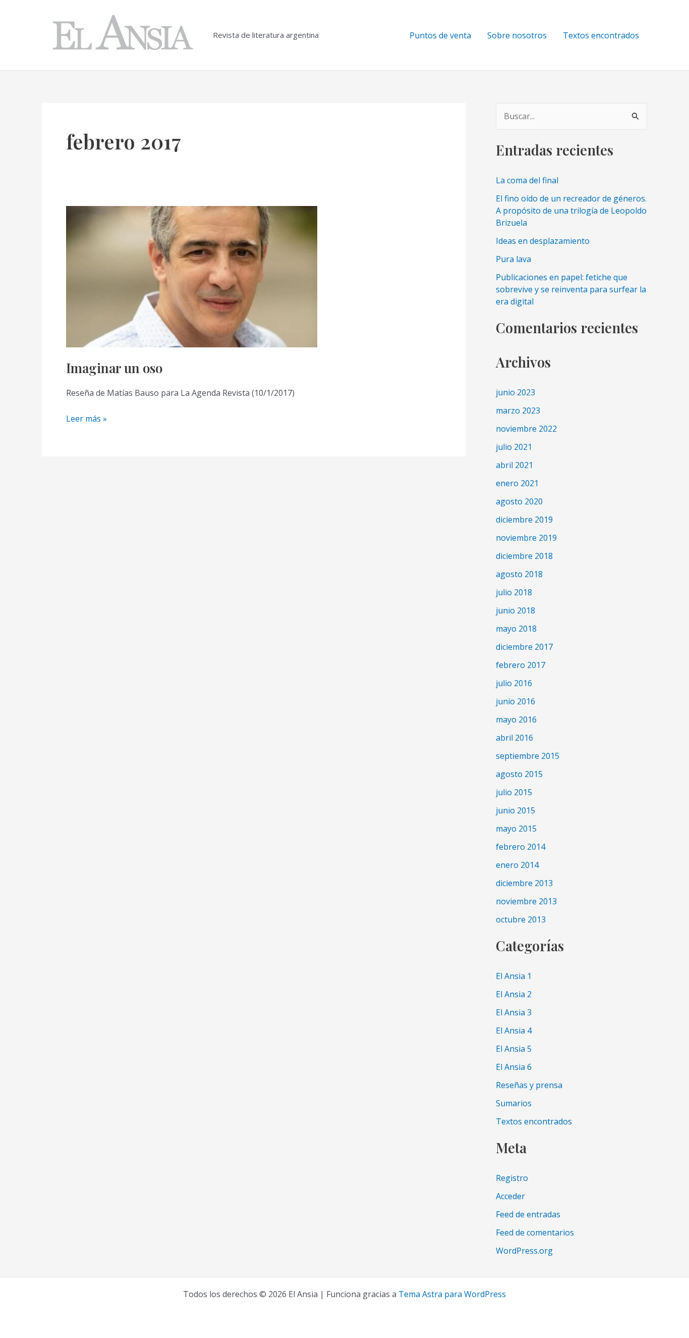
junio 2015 (515, 810)
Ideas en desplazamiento (543, 240)
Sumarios (514, 1103)
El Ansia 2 (514, 994)
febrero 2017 (520, 665)
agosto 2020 (519, 501)
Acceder (510, 1196)
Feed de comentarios (535, 1232)
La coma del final (527, 180)
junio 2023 (515, 392)
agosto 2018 (519, 574)
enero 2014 (517, 864)
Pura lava (513, 259)
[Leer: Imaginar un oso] (191, 275)
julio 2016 (514, 683)
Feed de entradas (528, 1214)
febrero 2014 (520, 846)
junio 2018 (515, 610)
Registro (512, 1177)
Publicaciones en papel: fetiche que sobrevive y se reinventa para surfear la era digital (571, 289)
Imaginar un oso (114, 368)
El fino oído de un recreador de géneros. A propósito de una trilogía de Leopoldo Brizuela (571, 210)
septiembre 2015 (527, 755)
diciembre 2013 (524, 883)
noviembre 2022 (526, 428)
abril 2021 (514, 465)
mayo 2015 (516, 828)
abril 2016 (514, 737)
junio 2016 (515, 701)
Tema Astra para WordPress (452, 1294)
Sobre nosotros (517, 35)
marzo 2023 (518, 410)
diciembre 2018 (524, 555)
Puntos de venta (440, 35)
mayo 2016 (516, 719)
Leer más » (86, 419)
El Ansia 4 (514, 1030)
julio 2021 (514, 446)
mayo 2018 (516, 628)
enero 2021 (517, 483)
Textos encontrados (601, 35)
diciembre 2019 (524, 519)
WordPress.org (524, 1250)
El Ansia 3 (514, 1012)
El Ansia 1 (514, 976)
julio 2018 (514, 592)
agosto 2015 (519, 774)
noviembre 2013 (526, 901)
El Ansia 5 (514, 1048)
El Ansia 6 (514, 1066)
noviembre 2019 (526, 537)
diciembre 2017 (524, 646)
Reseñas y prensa (529, 1085)
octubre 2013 (521, 919)
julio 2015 (514, 792)
